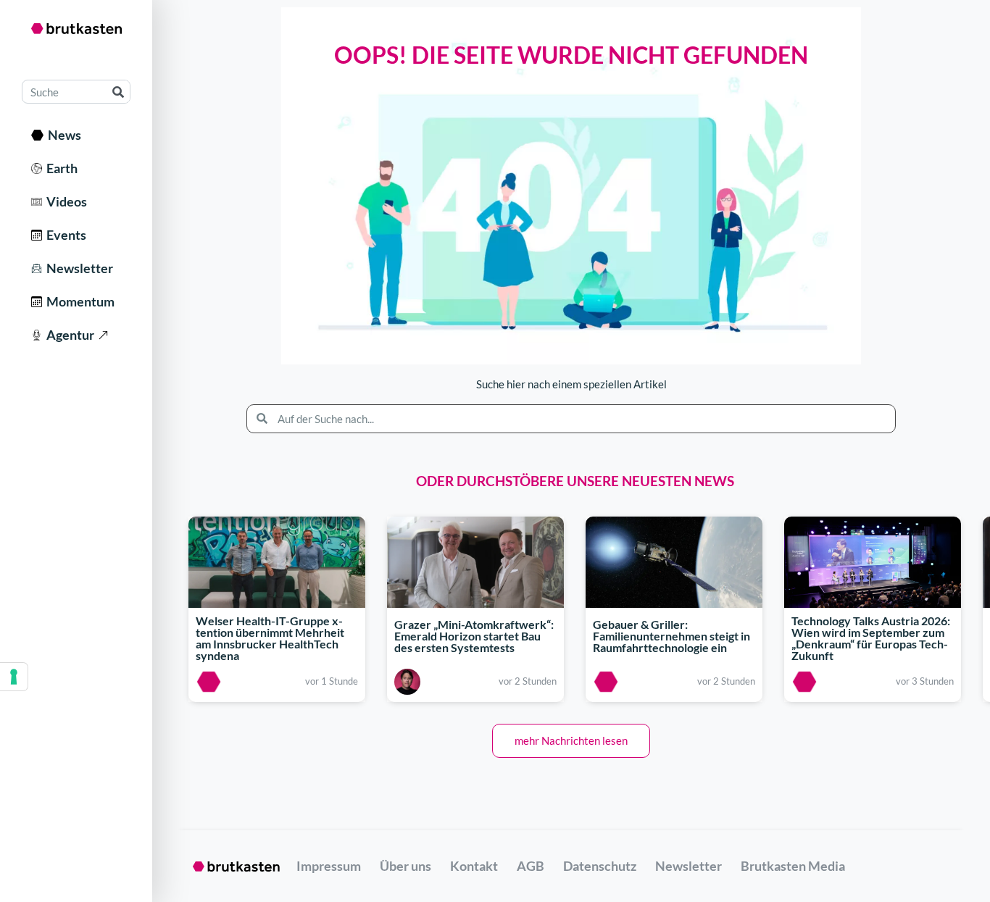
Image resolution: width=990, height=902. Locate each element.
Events (64, 235)
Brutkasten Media (793, 866)
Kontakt (474, 866)
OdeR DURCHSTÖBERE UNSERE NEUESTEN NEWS (575, 480)
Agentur (68, 335)
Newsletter (77, 268)
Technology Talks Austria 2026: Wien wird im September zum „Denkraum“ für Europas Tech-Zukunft (870, 638)
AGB (530, 866)
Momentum (78, 301)
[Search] (118, 91)
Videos (64, 201)
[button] (571, 741)
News (62, 135)
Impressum (328, 866)
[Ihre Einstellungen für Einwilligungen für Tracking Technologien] (14, 676)
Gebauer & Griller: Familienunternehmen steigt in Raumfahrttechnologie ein (671, 635)
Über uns (405, 866)
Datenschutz (599, 866)
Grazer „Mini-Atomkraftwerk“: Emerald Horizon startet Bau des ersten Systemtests (474, 635)
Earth (60, 168)
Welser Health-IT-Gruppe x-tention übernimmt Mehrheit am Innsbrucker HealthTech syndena (270, 638)
